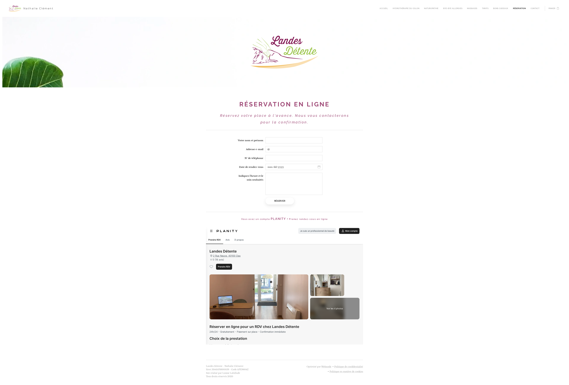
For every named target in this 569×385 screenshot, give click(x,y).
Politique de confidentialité (348, 366)
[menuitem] (384, 8)
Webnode (326, 366)
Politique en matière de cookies (346, 371)
